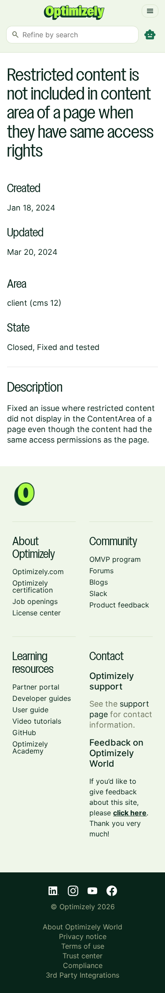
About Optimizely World (82, 926)
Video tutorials (36, 721)
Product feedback (119, 604)
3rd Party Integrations (82, 975)
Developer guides (41, 698)
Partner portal (35, 686)
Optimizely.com (38, 571)
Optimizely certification (32, 586)
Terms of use (82, 946)
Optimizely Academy (30, 747)
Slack (98, 593)
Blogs (98, 582)
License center (36, 612)
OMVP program (115, 559)
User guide (30, 709)
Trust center (82, 955)
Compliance (83, 965)
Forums (101, 570)
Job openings (35, 601)
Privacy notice (82, 936)
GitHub (24, 732)
